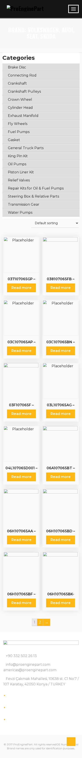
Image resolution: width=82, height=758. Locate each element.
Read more (21, 288)
